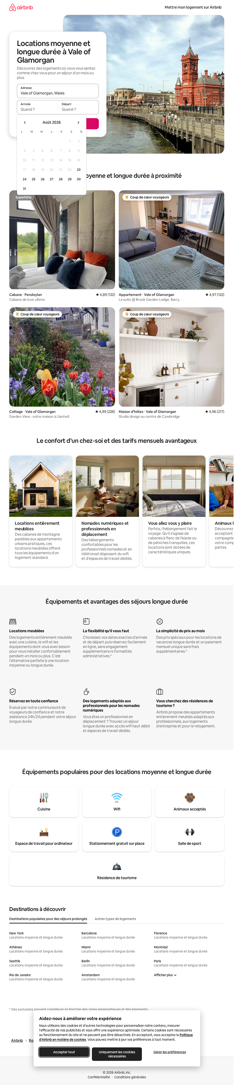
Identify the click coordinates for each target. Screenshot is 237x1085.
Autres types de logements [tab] (115, 919)
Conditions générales (130, 1077)
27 (51, 179)
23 (79, 170)
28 (60, 179)
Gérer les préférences (169, 1052)
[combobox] (58, 93)
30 (79, 179)
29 (70, 179)
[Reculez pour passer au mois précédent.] (25, 122)
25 (33, 179)
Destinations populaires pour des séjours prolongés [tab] (48, 919)
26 (42, 179)
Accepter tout (64, 1052)
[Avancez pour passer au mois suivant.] (78, 122)
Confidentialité (99, 1077)
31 (24, 189)
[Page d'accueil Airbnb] (21, 7)
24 (24, 179)
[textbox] (37, 109)
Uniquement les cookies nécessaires (117, 1054)
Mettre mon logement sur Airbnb (193, 7)
